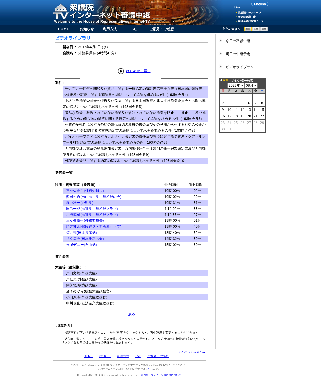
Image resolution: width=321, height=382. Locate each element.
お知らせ (87, 29)
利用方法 (110, 29)
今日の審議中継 (238, 41)
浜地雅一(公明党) (79, 203)
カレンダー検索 (242, 80)
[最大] (264, 30)
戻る (131, 314)
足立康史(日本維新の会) (85, 239)
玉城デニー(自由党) (81, 245)
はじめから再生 (138, 71)
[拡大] (256, 30)
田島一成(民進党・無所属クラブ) (92, 209)
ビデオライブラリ (240, 67)
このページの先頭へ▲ (191, 352)
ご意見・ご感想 (161, 29)
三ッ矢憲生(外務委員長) (85, 191)
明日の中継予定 (238, 54)
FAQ (133, 29)
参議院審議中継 (247, 16)
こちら (149, 368)
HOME (63, 29)
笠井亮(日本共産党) (81, 233)
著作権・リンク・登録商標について (161, 375)
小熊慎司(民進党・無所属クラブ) (92, 215)
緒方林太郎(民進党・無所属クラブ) (93, 226)
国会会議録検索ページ (250, 21)
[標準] (248, 30)
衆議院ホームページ (249, 12)
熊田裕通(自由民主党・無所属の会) (93, 197)
